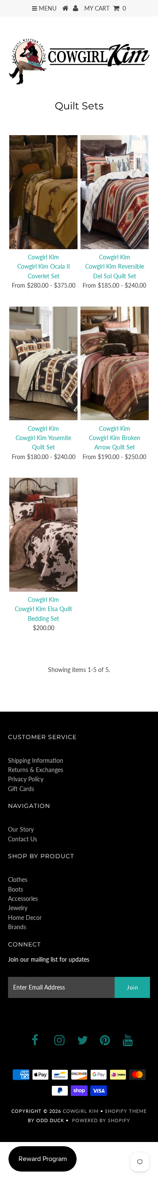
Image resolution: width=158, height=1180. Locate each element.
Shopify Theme (126, 1111)
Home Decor (25, 917)
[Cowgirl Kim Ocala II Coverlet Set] (43, 192)
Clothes (17, 879)
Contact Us (22, 839)
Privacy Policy (25, 779)
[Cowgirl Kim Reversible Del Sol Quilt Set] (114, 192)
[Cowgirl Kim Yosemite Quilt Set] (43, 364)
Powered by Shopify (101, 1120)
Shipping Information (35, 760)
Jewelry (17, 907)
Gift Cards (21, 788)
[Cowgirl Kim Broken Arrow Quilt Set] (114, 364)
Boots (15, 889)
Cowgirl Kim (81, 1111)
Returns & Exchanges (35, 769)
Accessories (23, 898)
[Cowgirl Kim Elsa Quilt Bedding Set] (43, 535)
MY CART (105, 8)
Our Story (21, 829)
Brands (17, 926)
